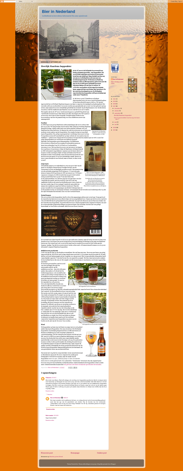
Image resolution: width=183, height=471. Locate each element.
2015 (114, 130)
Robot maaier (49, 415)
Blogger (113, 464)
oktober (116, 110)
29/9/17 (65, 397)
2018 (114, 104)
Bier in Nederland (58, 11)
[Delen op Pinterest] (76, 368)
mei (115, 124)
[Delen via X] (73, 368)
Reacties (49, 394)
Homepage (75, 453)
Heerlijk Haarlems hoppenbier (123, 115)
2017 (114, 106)
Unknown (48, 377)
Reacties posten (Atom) (56, 456)
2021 (114, 99)
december (117, 108)
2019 (114, 101)
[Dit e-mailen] (69, 368)
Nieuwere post (47, 453)
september (117, 113)
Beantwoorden (50, 391)
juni (115, 122)
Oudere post (102, 453)
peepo (95, 464)
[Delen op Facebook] (74, 368)
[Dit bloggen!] (71, 368)
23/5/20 (56, 415)
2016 (114, 127)
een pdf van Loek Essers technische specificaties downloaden (82, 364)
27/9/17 (54, 377)
